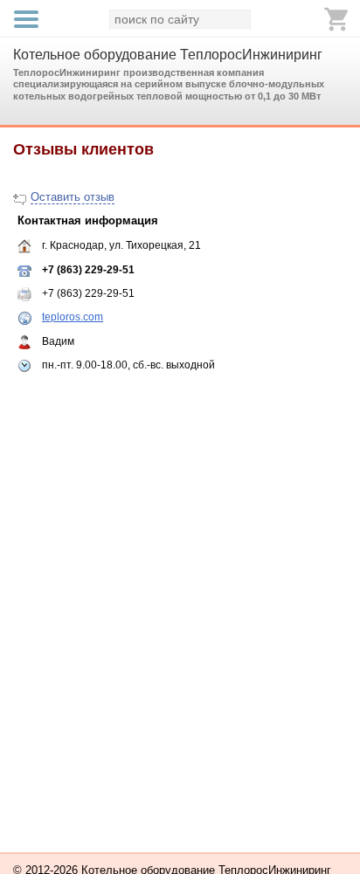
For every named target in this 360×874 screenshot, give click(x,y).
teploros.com (72, 317)
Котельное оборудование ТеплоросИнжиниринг (167, 54)
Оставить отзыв (72, 196)
